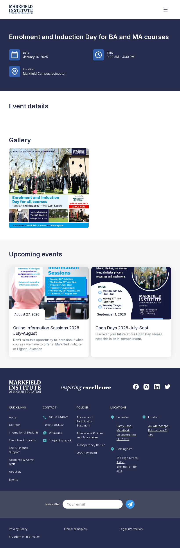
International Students (24, 432)
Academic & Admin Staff (21, 462)
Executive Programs (22, 440)
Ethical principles (75, 529)
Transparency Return (91, 445)
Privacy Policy (18, 529)
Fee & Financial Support (19, 450)
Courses (14, 424)
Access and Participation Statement (85, 421)
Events (13, 479)
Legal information (131, 529)
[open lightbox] (49, 188)
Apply (13, 417)
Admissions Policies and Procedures (90, 435)
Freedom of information (25, 536)
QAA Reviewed (87, 452)
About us (15, 471)
